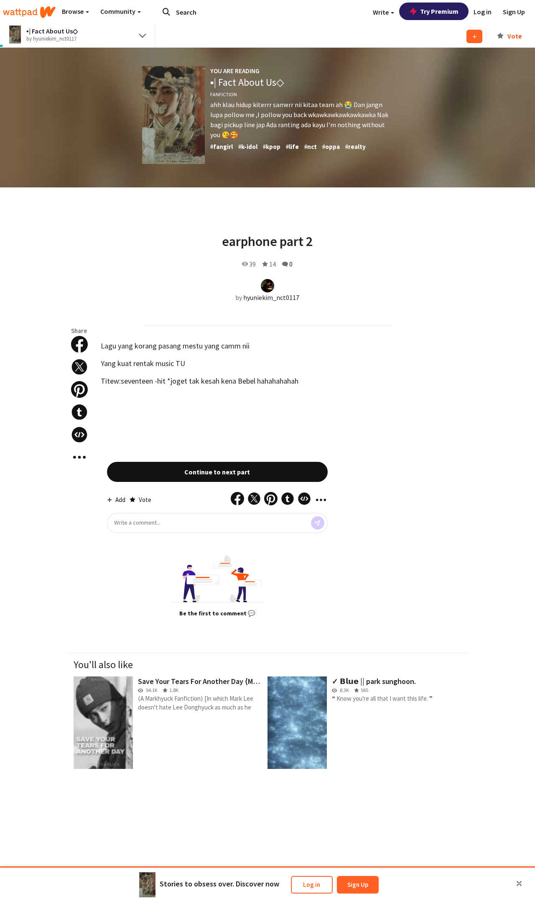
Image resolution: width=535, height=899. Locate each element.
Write (381, 12)
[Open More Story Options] (79, 457)
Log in (311, 885)
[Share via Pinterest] (79, 389)
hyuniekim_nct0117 (271, 297)
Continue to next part (217, 472)
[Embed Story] (79, 434)
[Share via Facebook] (79, 344)
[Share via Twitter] (79, 367)
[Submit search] (166, 11)
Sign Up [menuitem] (514, 12)
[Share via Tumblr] (79, 412)
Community (118, 11)
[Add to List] (474, 36)
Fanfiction (223, 94)
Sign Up (357, 885)
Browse (73, 11)
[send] (317, 523)
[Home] (29, 12)
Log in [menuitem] (483, 12)
